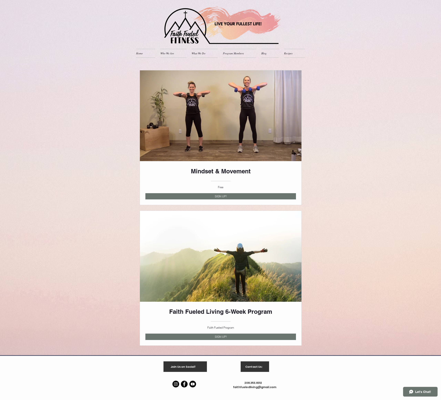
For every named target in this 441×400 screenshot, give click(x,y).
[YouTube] (192, 384)
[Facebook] (184, 384)
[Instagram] (175, 384)
